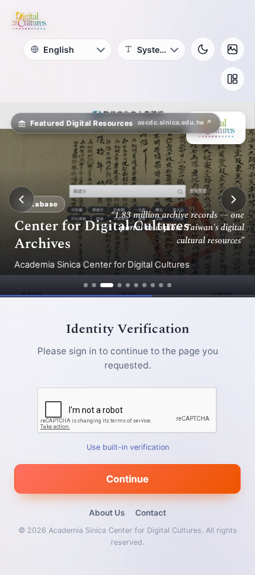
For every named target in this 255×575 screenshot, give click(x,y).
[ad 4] (119, 285)
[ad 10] (169, 285)
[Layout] (232, 78)
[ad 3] (106, 285)
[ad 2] (94, 285)
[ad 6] (136, 285)
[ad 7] (144, 285)
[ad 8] (153, 285)
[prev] (21, 199)
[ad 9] (161, 285)
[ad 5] (128, 285)
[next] (234, 199)
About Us (107, 512)
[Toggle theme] (202, 49)
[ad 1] (86, 285)
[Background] (232, 49)
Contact (150, 512)
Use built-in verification (128, 447)
